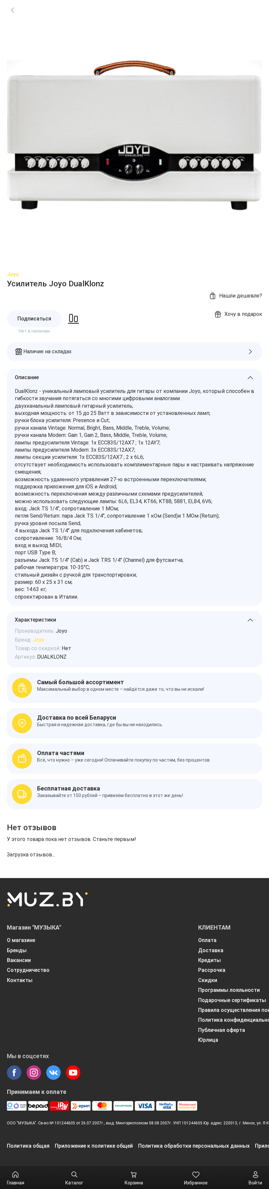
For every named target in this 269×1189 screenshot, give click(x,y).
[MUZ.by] (47, 903)
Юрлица (208, 1040)
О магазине (21, 940)
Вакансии (19, 960)
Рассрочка (211, 970)
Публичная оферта (221, 1030)
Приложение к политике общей (94, 1146)
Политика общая (28, 1146)
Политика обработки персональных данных (194, 1146)
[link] (12, 10)
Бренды (17, 950)
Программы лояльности (229, 990)
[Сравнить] (73, 318)
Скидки (207, 980)
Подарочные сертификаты (232, 1000)
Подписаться (34, 319)
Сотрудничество (28, 970)
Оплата (207, 940)
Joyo (13, 274)
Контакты (19, 980)
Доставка (210, 950)
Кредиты (209, 960)
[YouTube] (73, 1072)
